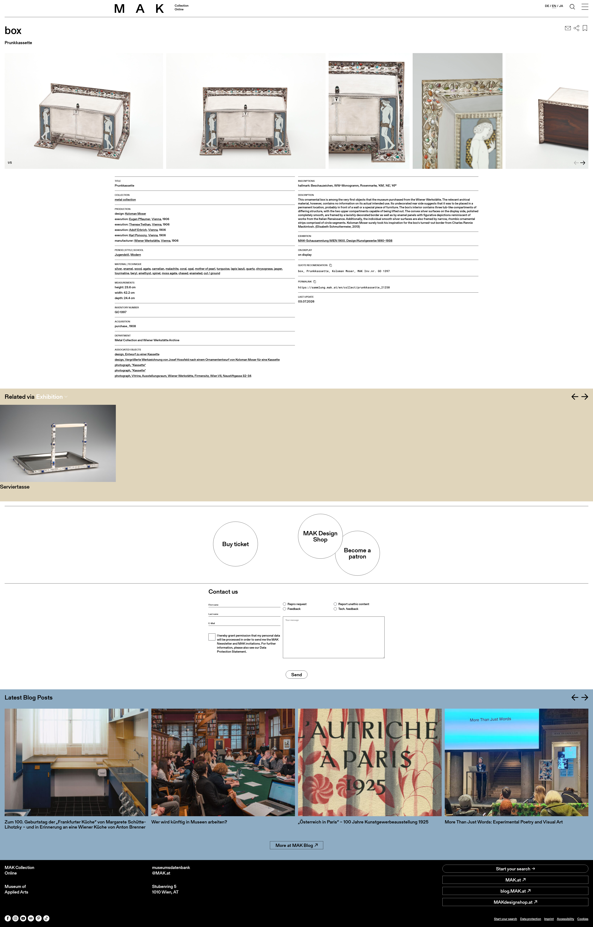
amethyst (145, 273)
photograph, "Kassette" (130, 365)
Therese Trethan (140, 224)
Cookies (582, 919)
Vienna (156, 219)
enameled (195, 273)
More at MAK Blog (294, 845)
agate (147, 269)
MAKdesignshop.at (513, 902)
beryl (133, 273)
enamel (128, 269)
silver (118, 269)
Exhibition (49, 397)
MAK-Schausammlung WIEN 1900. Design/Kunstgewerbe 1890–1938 (345, 241)
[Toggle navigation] (585, 7)
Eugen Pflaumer (139, 219)
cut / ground (212, 273)
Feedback (294, 608)
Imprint (549, 919)
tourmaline (122, 273)
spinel (156, 273)
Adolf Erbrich (138, 230)
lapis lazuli (238, 269)
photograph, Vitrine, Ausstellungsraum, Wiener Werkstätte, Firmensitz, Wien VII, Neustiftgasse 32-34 (183, 376)
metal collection (125, 200)
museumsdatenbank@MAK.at (171, 870)
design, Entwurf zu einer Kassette (137, 354)
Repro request (297, 604)
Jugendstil (122, 255)
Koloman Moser (135, 214)
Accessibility (565, 919)
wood (138, 269)
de (547, 6)
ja (561, 6)
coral (183, 269)
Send (296, 674)
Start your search (513, 868)
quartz (250, 269)
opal (191, 269)
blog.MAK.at (513, 891)
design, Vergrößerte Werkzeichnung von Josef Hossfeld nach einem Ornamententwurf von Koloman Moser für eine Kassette (197, 360)
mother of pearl (205, 269)
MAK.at (513, 880)
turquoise (223, 269)
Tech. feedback (348, 608)
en (554, 6)
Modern (135, 255)
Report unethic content (353, 604)
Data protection (530, 919)
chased (183, 273)
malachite (172, 269)
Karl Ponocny (138, 235)
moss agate (169, 273)
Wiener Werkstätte (147, 241)
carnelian (158, 269)
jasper (278, 269)
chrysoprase (264, 269)
